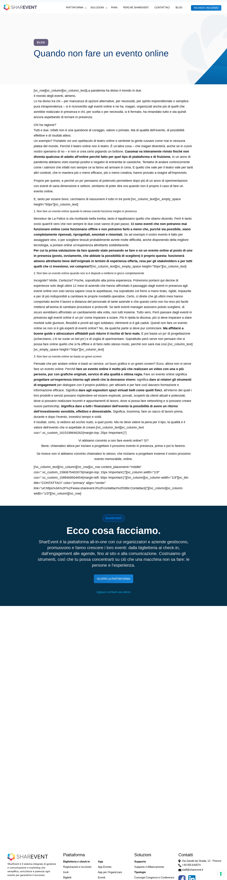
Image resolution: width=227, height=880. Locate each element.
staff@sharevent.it (192, 869)
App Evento (104, 866)
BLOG (179, 7)
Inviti (65, 872)
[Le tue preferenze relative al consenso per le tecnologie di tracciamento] (220, 873)
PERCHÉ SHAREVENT (136, 7)
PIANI (114, 7)
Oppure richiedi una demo (113, 592)
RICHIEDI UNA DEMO (206, 7)
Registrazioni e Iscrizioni (77, 866)
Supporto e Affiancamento (149, 866)
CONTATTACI (162, 7)
